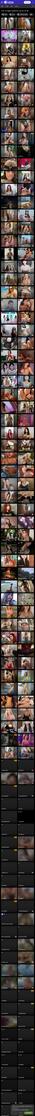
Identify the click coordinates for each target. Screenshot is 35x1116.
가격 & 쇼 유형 (23, 14)
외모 (6, 14)
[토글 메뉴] (2, 2)
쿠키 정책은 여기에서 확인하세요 (20, 1109)
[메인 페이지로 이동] (11, 2)
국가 (13, 14)
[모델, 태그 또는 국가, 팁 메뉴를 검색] (32, 6)
